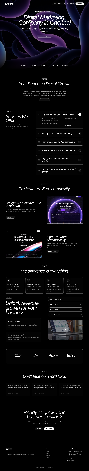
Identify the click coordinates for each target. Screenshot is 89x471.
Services (66, 3)
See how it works (52, 251)
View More (67, 125)
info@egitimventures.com (74, 458)
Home (54, 3)
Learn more (9, 217)
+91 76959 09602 (72, 460)
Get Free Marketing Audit (44, 36)
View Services (49, 428)
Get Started (79, 3)
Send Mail (39, 428)
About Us (60, 3)
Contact (72, 3)
